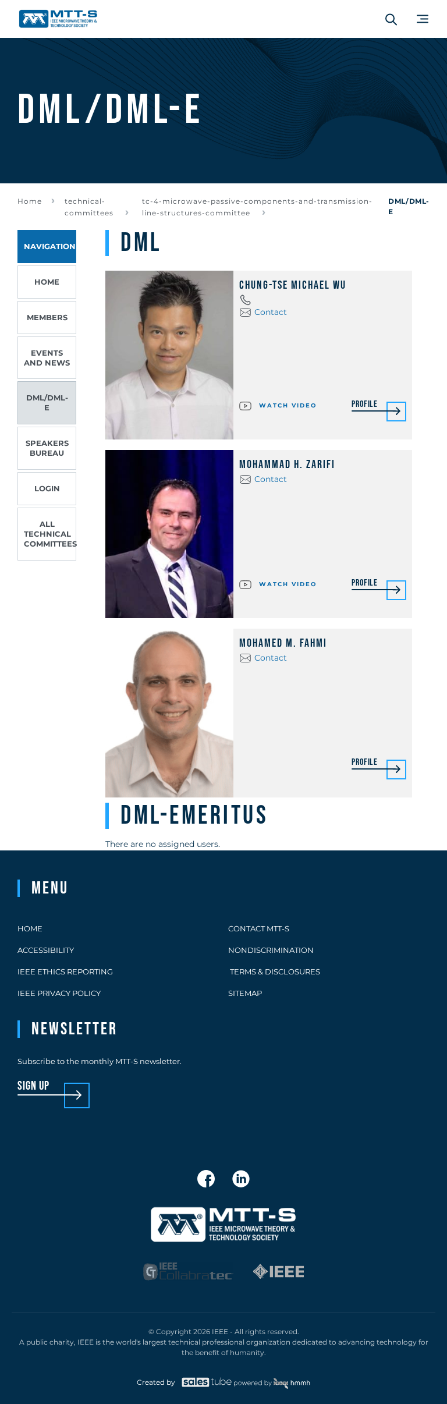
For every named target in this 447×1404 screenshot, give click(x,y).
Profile (365, 405)
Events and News (47, 357)
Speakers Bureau (47, 448)
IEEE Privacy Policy (59, 993)
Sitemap (245, 993)
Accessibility (45, 950)
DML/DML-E (47, 402)
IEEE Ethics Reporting (65, 971)
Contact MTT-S (258, 928)
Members (47, 317)
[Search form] (391, 19)
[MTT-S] (58, 19)
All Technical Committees (50, 533)
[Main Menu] (423, 19)
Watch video (286, 405)
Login (47, 488)
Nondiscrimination (271, 950)
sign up (33, 1086)
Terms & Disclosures (274, 971)
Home (29, 201)
